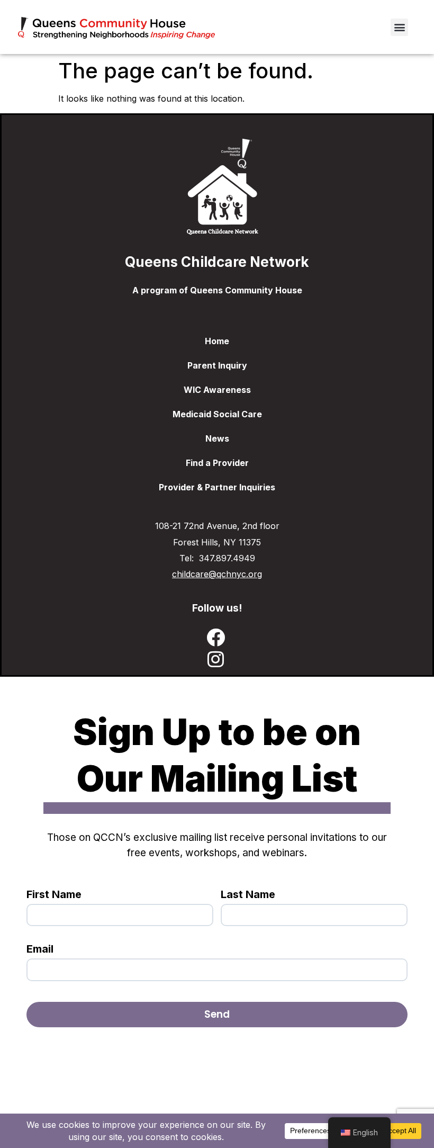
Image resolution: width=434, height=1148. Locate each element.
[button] (399, 27)
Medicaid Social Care (217, 414)
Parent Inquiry (217, 365)
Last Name (248, 894)
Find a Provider (217, 463)
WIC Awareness (217, 389)
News (217, 438)
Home (217, 341)
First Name (54, 894)
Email (39, 949)
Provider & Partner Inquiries (217, 487)
